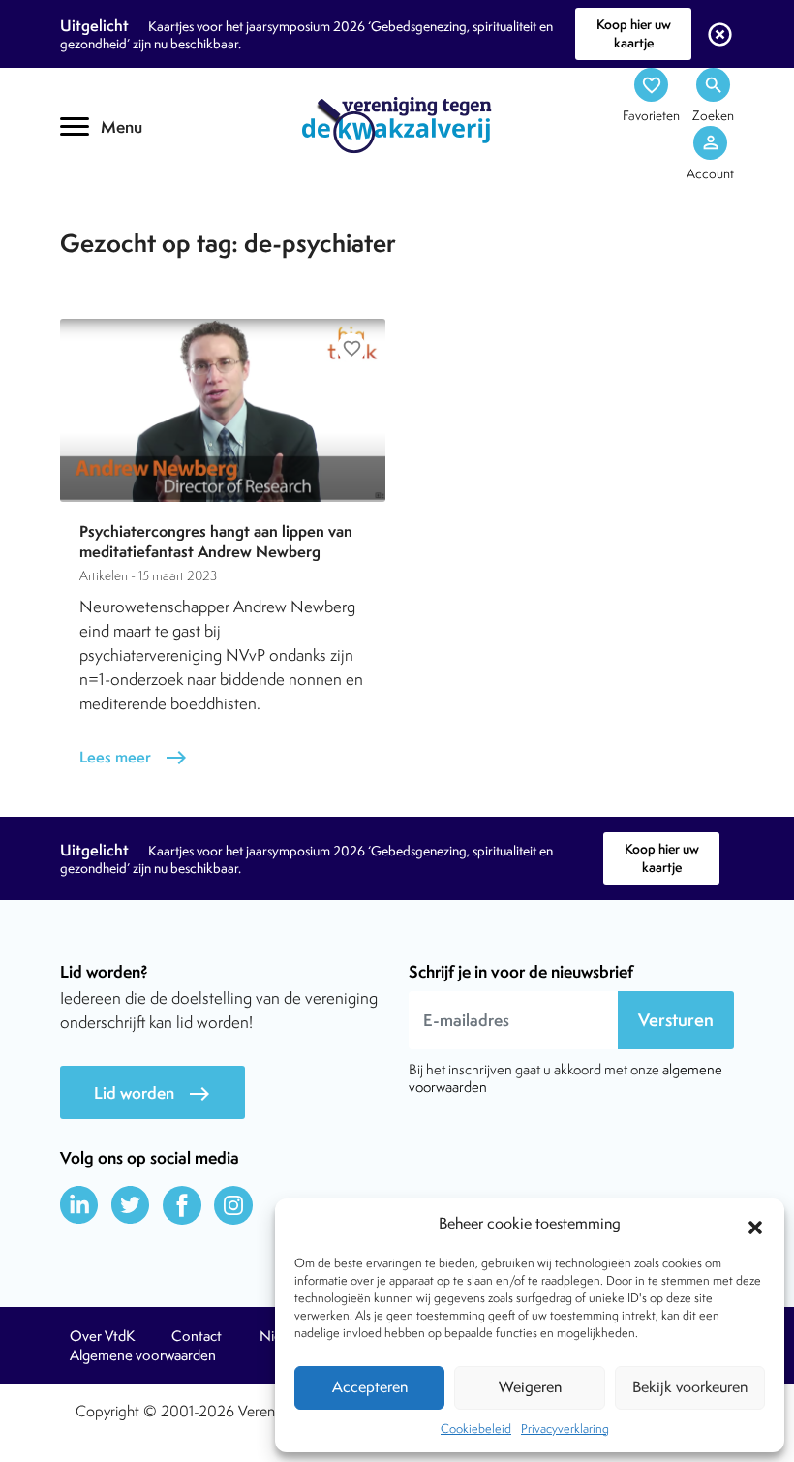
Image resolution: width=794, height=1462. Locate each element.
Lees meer (133, 757)
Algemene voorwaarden (143, 1355)
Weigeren (530, 1387)
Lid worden (152, 1093)
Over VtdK (102, 1336)
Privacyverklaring (565, 1428)
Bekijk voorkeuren (690, 1387)
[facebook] (182, 1205)
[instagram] (233, 1205)
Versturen (676, 1020)
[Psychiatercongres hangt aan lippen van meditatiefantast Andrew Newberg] (222, 410)
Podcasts (123, 220)
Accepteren (370, 1387)
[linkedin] (79, 1205)
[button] (755, 1224)
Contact (196, 1336)
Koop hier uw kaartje (633, 33)
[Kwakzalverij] (397, 124)
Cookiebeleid (476, 1428)
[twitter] (130, 1205)
